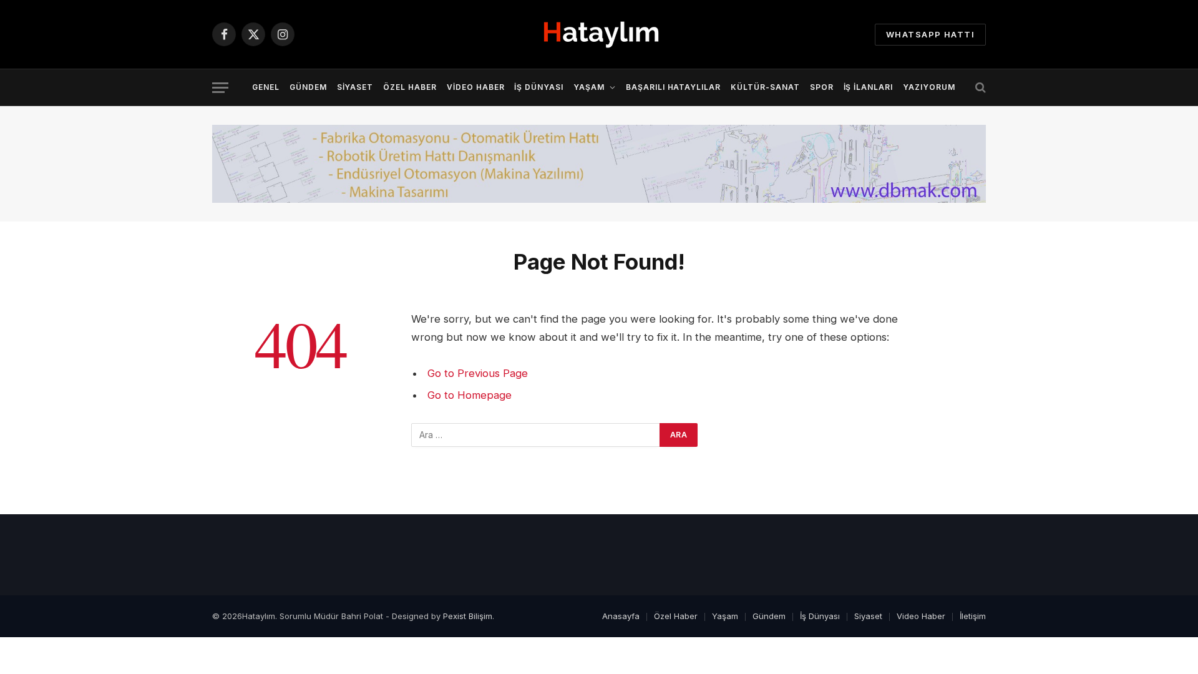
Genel (266, 87)
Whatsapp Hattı (930, 34)
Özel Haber (410, 87)
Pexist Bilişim (467, 616)
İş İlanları (869, 87)
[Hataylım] (599, 34)
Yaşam (589, 87)
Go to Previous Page (477, 373)
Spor (822, 87)
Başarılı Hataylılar (673, 87)
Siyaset (355, 87)
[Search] (979, 88)
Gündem (308, 87)
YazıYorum (929, 87)
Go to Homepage (469, 395)
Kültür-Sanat (765, 87)
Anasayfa (621, 616)
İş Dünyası (538, 87)
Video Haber (476, 87)
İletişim (973, 616)
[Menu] (220, 88)
